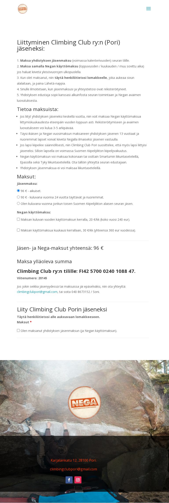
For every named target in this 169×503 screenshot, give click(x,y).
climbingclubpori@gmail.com (37, 292)
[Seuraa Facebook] (69, 479)
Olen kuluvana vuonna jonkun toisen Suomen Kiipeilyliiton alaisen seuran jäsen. (76, 204)
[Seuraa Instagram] (77, 479)
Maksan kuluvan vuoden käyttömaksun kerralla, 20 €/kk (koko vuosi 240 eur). (75, 219)
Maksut (24, 322)
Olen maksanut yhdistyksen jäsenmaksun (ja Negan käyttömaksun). (68, 331)
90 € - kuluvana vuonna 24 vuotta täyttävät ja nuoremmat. (62, 197)
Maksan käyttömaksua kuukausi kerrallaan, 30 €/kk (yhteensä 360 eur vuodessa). (78, 230)
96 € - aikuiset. (30, 191)
